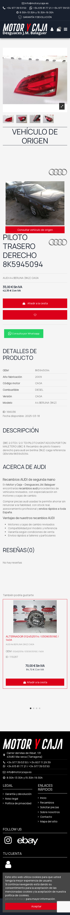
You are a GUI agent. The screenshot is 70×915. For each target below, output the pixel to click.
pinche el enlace (15, 899)
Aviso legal (11, 798)
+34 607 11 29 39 (40, 762)
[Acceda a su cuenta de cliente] (8, 866)
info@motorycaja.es (36, 3)
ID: (4, 412)
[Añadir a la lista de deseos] (35, 315)
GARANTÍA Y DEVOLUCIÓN (37, 17)
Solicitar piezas (49, 807)
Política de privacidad (18, 803)
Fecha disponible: (14, 416)
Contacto (46, 816)
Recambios (47, 802)
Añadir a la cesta (37, 303)
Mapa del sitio (48, 821)
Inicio (43, 798)
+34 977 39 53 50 (16, 8)
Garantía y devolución (18, 794)
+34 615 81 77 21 (42, 8)
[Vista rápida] (63, 612)
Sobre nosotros (50, 812)
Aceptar (36, 906)
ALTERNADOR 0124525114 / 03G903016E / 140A (32, 638)
